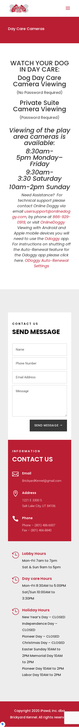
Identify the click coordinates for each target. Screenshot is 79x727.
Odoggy (52, 238)
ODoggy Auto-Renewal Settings (46, 263)
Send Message (46, 425)
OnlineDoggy (52, 222)
